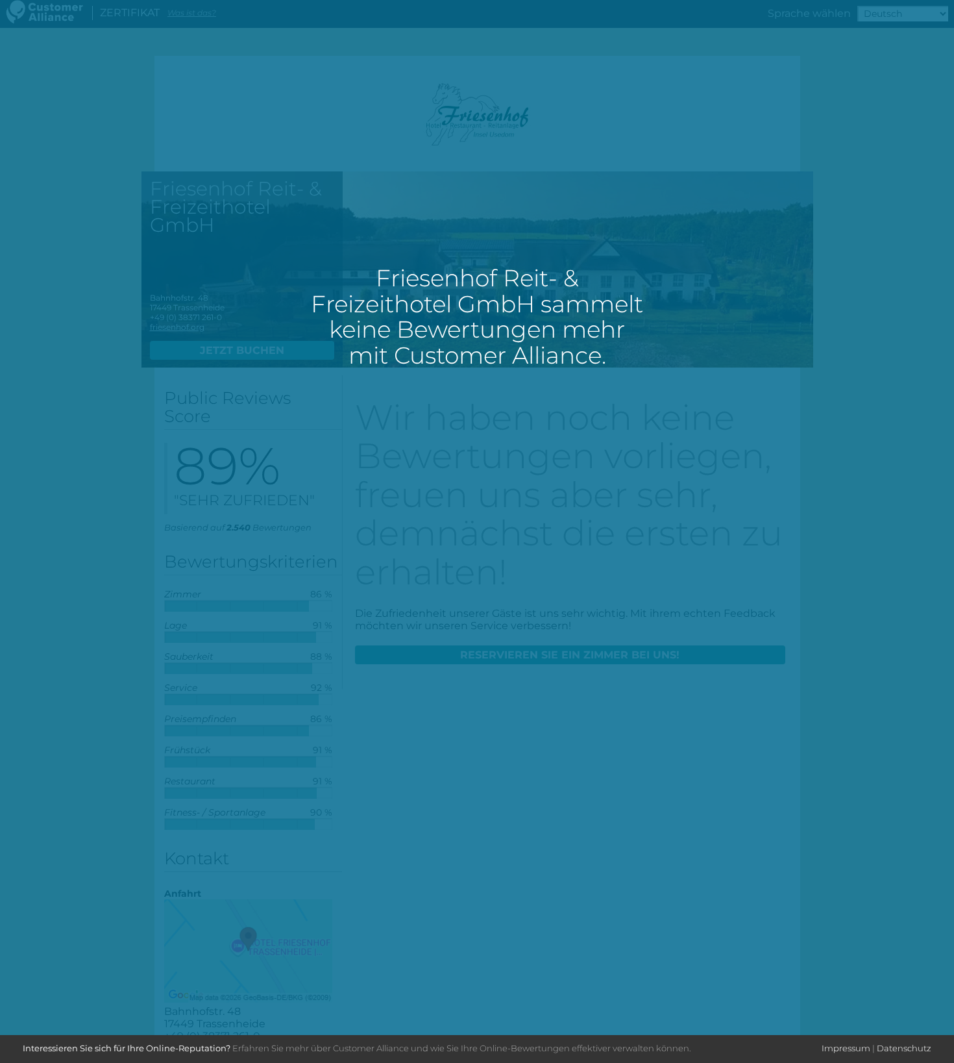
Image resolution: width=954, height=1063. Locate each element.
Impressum (846, 1048)
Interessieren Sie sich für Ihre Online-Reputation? (126, 1048)
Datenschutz (904, 1048)
